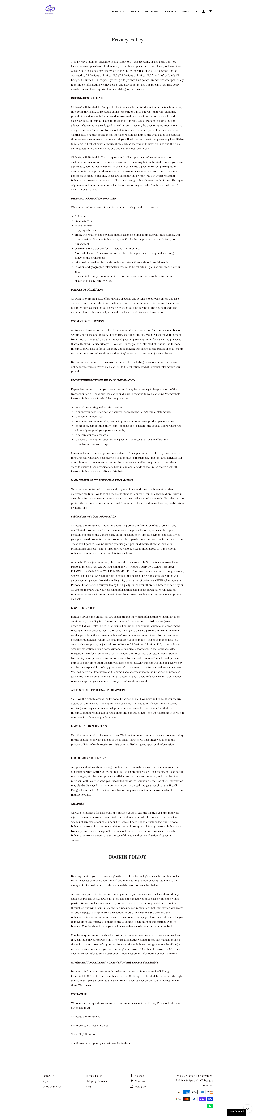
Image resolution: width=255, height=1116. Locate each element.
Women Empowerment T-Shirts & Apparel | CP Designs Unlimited (194, 1080)
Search (170, 11)
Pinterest (139, 1081)
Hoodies (152, 11)
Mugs (135, 11)
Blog (88, 1086)
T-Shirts (118, 11)
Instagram (140, 1086)
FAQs (45, 1081)
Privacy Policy (94, 1075)
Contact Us (48, 1075)
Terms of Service (51, 1086)
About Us (189, 11)
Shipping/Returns (96, 1081)
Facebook (139, 1075)
